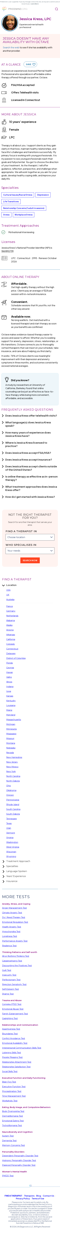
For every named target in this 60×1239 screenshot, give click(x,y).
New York (11, 771)
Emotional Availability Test (14, 1043)
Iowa (8, 691)
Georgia (10, 667)
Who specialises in (21, 544)
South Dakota (13, 814)
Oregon (10, 795)
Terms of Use (38, 1198)
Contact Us (48, 1195)
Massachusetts (13, 719)
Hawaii (9, 672)
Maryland (10, 715)
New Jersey (12, 762)
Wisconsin (11, 851)
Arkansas (10, 634)
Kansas (9, 696)
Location (11, 585)
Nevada (10, 752)
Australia (10, 599)
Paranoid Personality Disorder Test (18, 1165)
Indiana (9, 686)
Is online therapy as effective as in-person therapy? (31, 478)
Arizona (10, 630)
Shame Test (8, 994)
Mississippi (11, 733)
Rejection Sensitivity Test (14, 984)
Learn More (35, 4)
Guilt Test (6, 970)
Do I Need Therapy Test (13, 917)
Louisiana (10, 705)
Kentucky (11, 700)
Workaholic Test (9, 1100)
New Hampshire (14, 757)
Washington (12, 842)
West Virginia (12, 847)
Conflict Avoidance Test (13, 1038)
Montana (10, 743)
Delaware (10, 653)
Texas (9, 823)
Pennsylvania (12, 800)
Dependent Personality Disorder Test (20, 1155)
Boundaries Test (10, 1033)
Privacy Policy (23, 1198)
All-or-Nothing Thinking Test (15, 956)
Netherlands (12, 616)
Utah (8, 828)
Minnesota (11, 729)
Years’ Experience (16, 876)
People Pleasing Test (12, 1057)
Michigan (10, 724)
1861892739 (7, 251)
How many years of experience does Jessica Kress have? (28, 434)
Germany (10, 611)
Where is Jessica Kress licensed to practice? (26, 444)
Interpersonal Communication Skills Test (21, 1048)
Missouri (10, 738)
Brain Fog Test (9, 1082)
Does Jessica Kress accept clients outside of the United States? (31, 468)
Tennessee (11, 818)
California (10, 639)
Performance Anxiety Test (14, 941)
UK (7, 595)
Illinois (9, 682)
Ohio (8, 785)
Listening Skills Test (11, 1052)
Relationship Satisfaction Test (16, 1066)
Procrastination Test (11, 1091)
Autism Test (8, 1136)
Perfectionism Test (11, 979)
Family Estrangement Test (15, 1013)
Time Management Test (14, 1096)
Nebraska (10, 748)
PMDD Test (8, 1175)
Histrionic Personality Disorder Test (19, 1160)
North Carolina (13, 776)
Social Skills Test (9, 1071)
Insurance (11, 881)
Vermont (10, 833)
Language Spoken (16, 871)
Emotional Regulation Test (15, 922)
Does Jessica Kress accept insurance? (28, 459)
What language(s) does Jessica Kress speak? (28, 424)
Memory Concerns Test (13, 1145)
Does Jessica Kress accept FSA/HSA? (28, 452)
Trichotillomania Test (12, 1125)
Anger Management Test (14, 908)
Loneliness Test (9, 936)
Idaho (9, 677)
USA (8, 590)
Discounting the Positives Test (17, 965)
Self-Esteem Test (10, 989)
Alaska (9, 625)
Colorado (10, 644)
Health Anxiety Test (11, 927)
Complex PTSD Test (11, 1004)
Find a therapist (13, 1195)
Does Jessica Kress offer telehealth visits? (31, 415)
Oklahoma (11, 790)
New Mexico (12, 767)
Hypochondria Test (11, 931)
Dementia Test (9, 1140)
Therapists (29, 1195)
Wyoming (11, 856)
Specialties (12, 866)
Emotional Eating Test (13, 1120)
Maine (9, 710)
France (9, 606)
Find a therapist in (21, 531)
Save (28, 64)
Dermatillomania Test (12, 1116)
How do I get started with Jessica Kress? (30, 496)
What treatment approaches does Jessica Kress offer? (31, 488)
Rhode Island (12, 804)
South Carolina (13, 809)
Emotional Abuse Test (12, 1009)
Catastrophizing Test (12, 961)
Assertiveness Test (11, 1029)
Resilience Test (9, 945)
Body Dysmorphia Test (13, 1111)
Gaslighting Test (10, 1018)
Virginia (9, 837)
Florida (9, 663)
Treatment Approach (18, 861)
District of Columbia (16, 658)
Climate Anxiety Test (12, 912)
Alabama (10, 620)
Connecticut (12, 649)
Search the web (11, 47)
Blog (38, 1195)
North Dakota (13, 781)
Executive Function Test (14, 1086)
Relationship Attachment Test (16, 1062)
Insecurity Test (9, 975)
